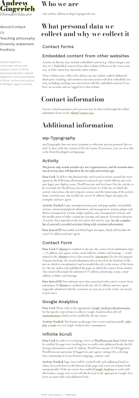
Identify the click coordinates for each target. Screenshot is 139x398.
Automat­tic (101, 256)
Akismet (64, 249)
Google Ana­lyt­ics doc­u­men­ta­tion (111, 308)
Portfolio (7, 49)
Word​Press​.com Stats (107, 340)
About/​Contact (79, 113)
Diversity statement (17, 44)
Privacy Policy (70, 395)
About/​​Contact (13, 27)
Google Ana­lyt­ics (104, 369)
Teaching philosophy (17, 38)
